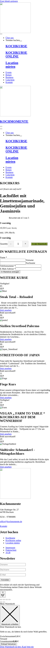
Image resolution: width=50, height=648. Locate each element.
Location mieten (12, 64)
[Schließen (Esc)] (9, 599)
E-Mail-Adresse (8, 269)
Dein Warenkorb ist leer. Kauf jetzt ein (17, 647)
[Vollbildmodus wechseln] (4, 599)
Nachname (30, 263)
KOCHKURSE (16, 46)
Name (3, 257)
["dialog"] (25, 625)
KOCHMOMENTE (14, 121)
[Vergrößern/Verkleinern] (1, 599)
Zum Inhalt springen (9, 1)
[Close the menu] (1, 128)
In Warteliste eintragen (10, 272)
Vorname (30, 260)
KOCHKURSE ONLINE (16, 54)
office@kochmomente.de (11, 521)
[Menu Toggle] (1, 126)
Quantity (4, 244)
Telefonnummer (8, 266)
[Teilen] (7, 599)
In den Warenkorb (39, 244)
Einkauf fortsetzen (8, 644)
